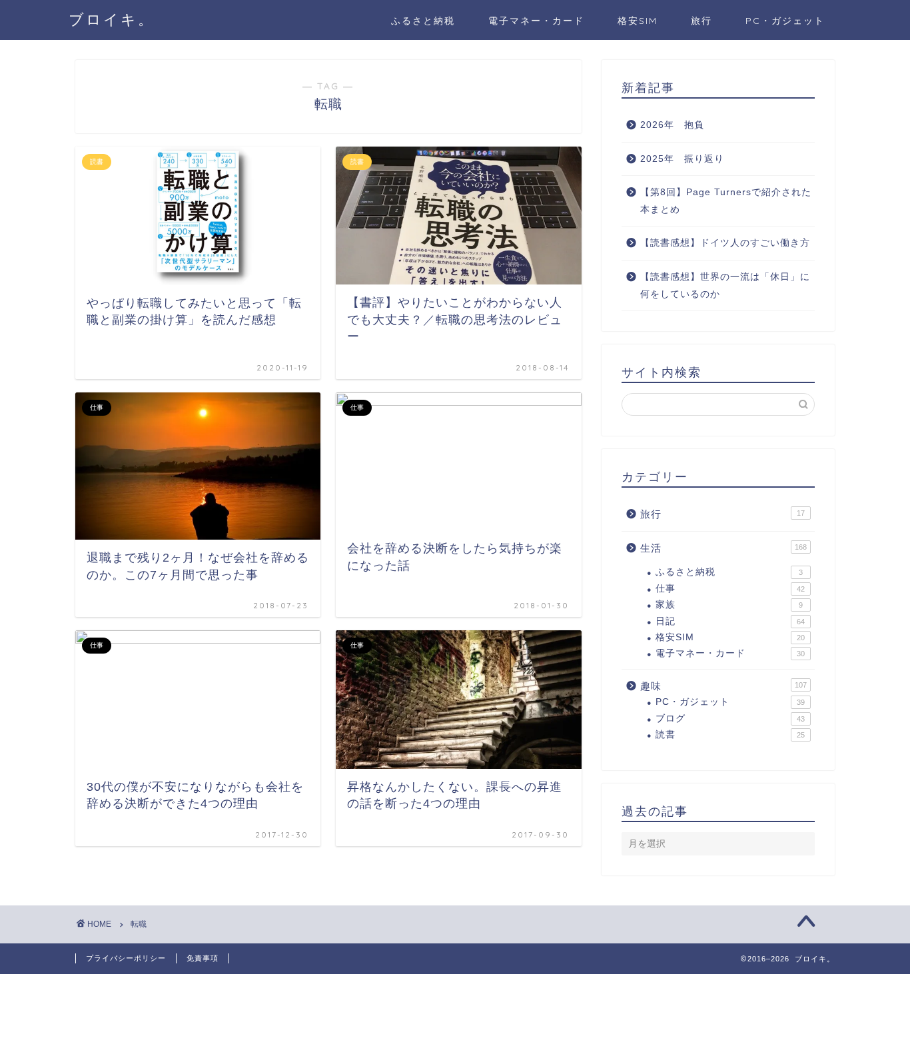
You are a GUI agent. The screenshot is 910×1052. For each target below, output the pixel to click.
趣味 (723, 686)
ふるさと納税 (423, 21)
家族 (729, 605)
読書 (730, 735)
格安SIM (638, 21)
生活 (723, 548)
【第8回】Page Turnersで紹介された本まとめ (725, 201)
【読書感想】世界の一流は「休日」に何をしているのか (725, 285)
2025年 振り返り (682, 159)
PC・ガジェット (785, 21)
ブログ (730, 719)
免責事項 (203, 958)
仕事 (730, 589)
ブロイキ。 (112, 19)
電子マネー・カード (536, 21)
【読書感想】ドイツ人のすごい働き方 (725, 243)
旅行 (701, 21)
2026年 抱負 (672, 125)
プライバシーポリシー (126, 958)
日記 (730, 621)
